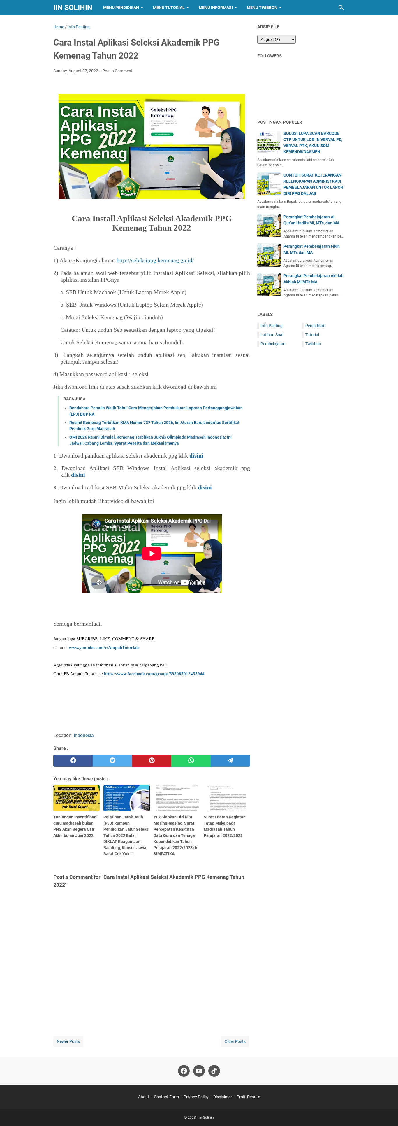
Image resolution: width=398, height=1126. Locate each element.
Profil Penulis (248, 1096)
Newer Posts (68, 1041)
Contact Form (166, 1096)
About (143, 1096)
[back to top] (386, 1113)
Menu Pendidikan (121, 7)
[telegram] (230, 761)
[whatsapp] (191, 761)
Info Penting (271, 325)
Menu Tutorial (169, 7)
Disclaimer (222, 1096)
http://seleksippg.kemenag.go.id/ (155, 260)
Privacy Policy (196, 1096)
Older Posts (235, 1041)
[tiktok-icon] (214, 1071)
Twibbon (313, 343)
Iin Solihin (72, 7)
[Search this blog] (341, 7)
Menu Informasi (216, 7)
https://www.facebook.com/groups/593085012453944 (154, 673)
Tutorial (312, 334)
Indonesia (84, 735)
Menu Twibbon (262, 7)
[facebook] (73, 761)
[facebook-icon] (184, 1071)
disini (78, 475)
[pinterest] (151, 761)
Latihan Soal (271, 334)
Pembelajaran (273, 343)
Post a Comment (117, 71)
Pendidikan (315, 325)
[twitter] (112, 761)
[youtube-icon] (199, 1071)
